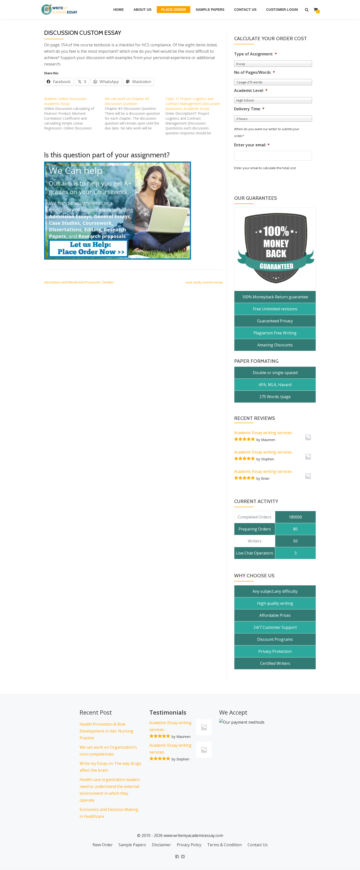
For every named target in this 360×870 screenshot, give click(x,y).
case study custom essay (204, 282)
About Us (142, 10)
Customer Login (282, 10)
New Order (103, 844)
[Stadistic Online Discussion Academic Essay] (74, 113)
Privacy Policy (189, 844)
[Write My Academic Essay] (60, 9)
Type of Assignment (255, 54)
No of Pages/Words (254, 72)
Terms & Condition (224, 844)
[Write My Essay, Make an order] (117, 210)
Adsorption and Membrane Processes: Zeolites (79, 282)
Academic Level (250, 90)
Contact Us (245, 10)
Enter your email (252, 145)
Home (118, 10)
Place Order (173, 10)
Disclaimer (161, 844)
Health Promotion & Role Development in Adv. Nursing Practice (106, 731)
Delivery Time (249, 109)
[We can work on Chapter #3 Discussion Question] (135, 113)
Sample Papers (210, 10)
